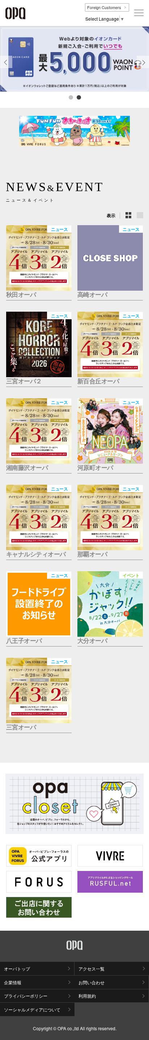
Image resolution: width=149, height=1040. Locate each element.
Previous (6, 67)
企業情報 (12, 982)
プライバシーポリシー (25, 996)
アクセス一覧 (91, 968)
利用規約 (87, 996)
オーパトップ (17, 968)
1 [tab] (70, 97)
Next (143, 67)
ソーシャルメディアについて (32, 1009)
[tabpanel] (74, 59)
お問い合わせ (91, 982)
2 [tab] (78, 97)
